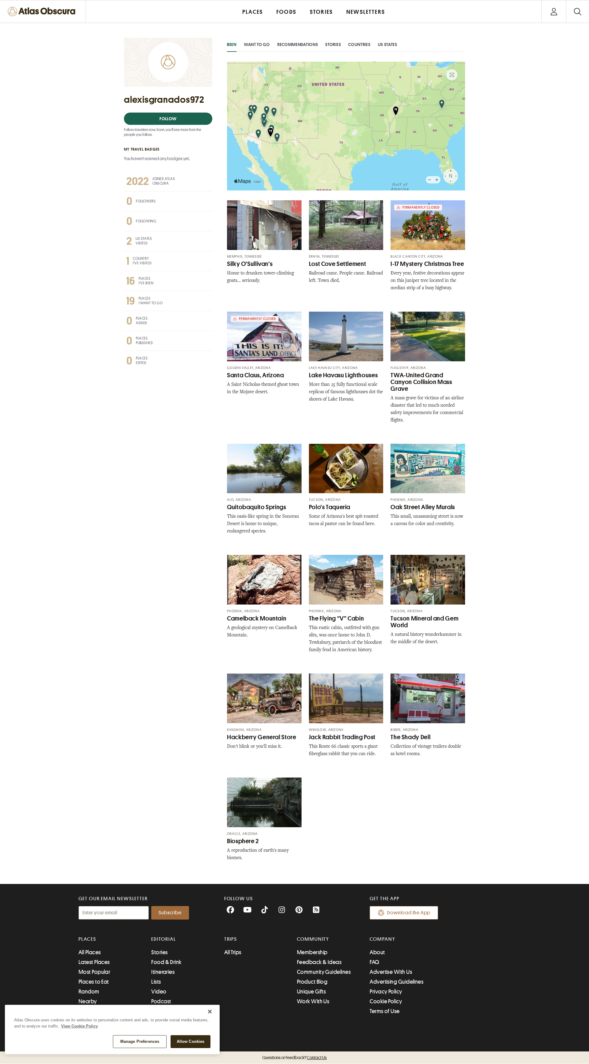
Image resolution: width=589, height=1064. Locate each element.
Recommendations (297, 44)
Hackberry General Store (261, 737)
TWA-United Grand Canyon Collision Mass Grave (421, 382)
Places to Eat (94, 981)
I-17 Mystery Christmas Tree (427, 264)
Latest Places (94, 962)
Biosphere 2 (243, 841)
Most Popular (94, 972)
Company (382, 939)
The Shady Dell (410, 737)
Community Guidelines (324, 972)
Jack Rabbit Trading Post (342, 737)
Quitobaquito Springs (256, 507)
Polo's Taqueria (329, 507)
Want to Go (257, 44)
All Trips (232, 952)
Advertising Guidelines (396, 981)
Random (89, 991)
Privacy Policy (386, 991)
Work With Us (313, 1001)
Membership (312, 952)
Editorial (163, 939)
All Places (90, 952)
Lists (156, 981)
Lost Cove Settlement (337, 264)
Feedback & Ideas (319, 962)
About (377, 952)
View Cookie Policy (79, 1026)
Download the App (408, 912)
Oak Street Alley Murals (423, 507)
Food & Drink (166, 962)
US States (387, 44)
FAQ (374, 962)
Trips (230, 939)
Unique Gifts (311, 991)
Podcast (161, 1001)
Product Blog (312, 981)
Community (313, 939)
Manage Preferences (139, 1041)
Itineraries (163, 972)
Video (158, 991)
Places (87, 939)
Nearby (88, 1001)
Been (232, 44)
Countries (359, 44)
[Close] (210, 1011)
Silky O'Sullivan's (249, 264)
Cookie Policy (386, 1001)
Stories (333, 44)
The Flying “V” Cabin (336, 618)
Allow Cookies (191, 1041)
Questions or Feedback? (294, 1057)
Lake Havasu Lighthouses (343, 375)
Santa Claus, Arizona (255, 375)
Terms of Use (384, 1011)
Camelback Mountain (256, 618)
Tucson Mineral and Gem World (424, 621)
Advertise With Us (391, 972)
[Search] (577, 11)
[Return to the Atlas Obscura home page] (43, 11)
